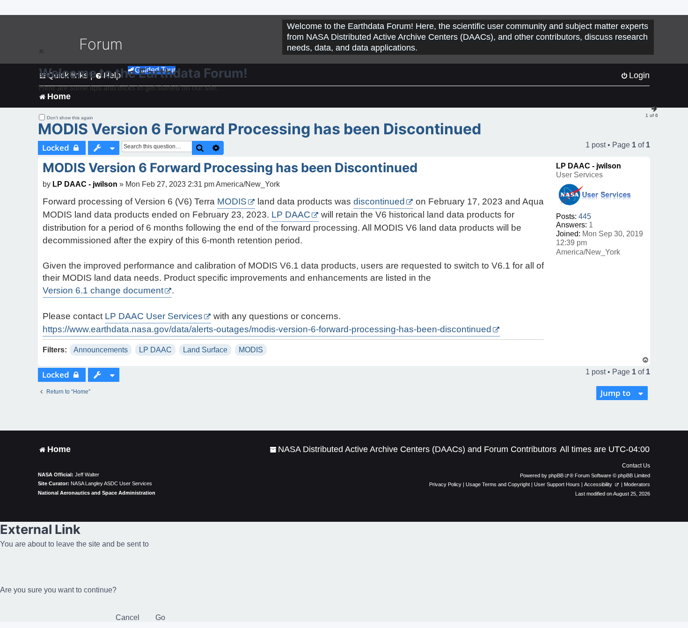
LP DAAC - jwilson (588, 166)
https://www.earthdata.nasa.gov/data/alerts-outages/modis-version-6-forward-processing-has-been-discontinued (267, 329)
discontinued (379, 201)
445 (584, 216)
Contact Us (636, 465)
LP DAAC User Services (154, 316)
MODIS (232, 201)
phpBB (556, 475)
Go (160, 617)
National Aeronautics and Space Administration (96, 493)
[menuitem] (413, 449)
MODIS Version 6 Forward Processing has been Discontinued (259, 129)
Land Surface (205, 350)
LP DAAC (290, 214)
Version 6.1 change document (103, 290)
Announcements (100, 350)
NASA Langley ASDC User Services (111, 483)
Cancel (127, 617)
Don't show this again (70, 117)
